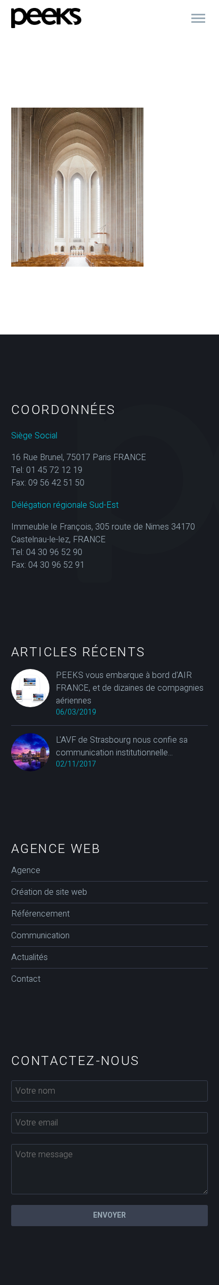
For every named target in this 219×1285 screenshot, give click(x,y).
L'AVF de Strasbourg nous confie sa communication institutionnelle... (122, 746)
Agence (25, 870)
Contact (25, 979)
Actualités (29, 957)
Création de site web (49, 892)
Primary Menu (198, 19)
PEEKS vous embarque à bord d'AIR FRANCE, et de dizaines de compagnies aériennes (130, 688)
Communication (40, 935)
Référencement (40, 914)
